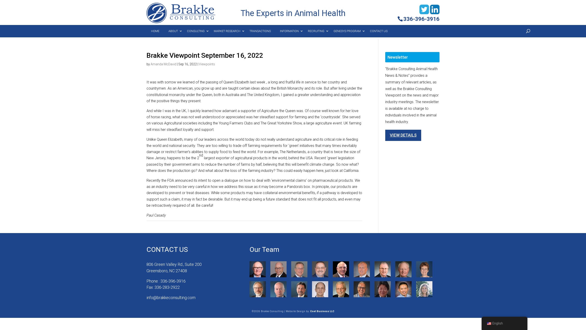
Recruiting (316, 31)
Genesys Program (347, 31)
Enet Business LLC (322, 311)
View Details (403, 135)
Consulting (196, 31)
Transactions (260, 31)
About (173, 31)
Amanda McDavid (163, 64)
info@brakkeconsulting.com (170, 297)
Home (155, 31)
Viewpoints (207, 64)
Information (289, 31)
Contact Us (379, 31)
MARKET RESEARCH (227, 31)
